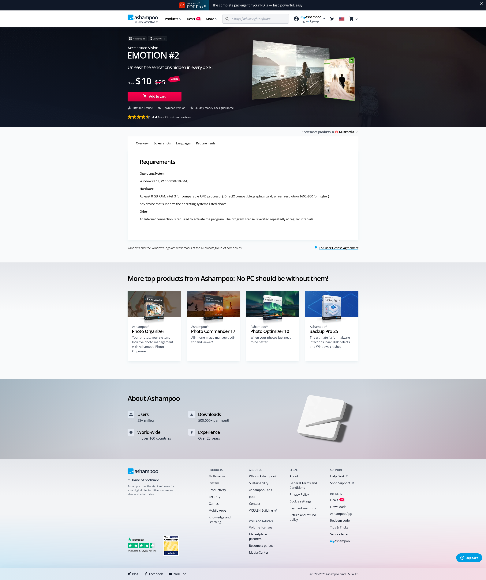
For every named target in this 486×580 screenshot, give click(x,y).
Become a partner (262, 546)
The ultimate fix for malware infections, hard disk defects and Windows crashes (330, 342)
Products (171, 19)
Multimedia (217, 476)
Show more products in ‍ (328, 132)
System (214, 483)
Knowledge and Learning (220, 519)
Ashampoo (340, 541)
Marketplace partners (258, 536)
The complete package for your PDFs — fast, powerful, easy (257, 5)
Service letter (339, 534)
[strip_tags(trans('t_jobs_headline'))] (171, 545)
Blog (135, 574)
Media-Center (258, 552)
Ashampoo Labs (260, 490)
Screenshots (162, 143)
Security (214, 497)
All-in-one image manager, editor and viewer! (213, 339)
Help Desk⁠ (337, 476)
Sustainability (258, 483)
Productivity (217, 490)
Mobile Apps (217, 510)
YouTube (179, 574)
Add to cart (157, 96)
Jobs (252, 497)
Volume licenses (260, 527)
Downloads (338, 507)
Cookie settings (300, 501)
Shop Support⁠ (340, 483)
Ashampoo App (341, 514)
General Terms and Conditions (303, 485)
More (210, 19)
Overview (142, 143)
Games (214, 504)
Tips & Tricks (339, 527)
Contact (254, 504)
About (294, 476)
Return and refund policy (303, 517)
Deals (193, 19)
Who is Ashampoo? (262, 476)
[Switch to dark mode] (331, 18)
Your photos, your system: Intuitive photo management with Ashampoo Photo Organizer (152, 344)
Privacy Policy (299, 494)
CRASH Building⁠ (261, 510)
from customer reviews (171, 117)
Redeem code (340, 520)
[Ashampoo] (143, 471)
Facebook (156, 574)
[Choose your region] (341, 18)
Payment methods (303, 508)
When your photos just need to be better (271, 339)
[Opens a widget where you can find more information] (469, 558)
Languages (183, 143)
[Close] (481, 4)
